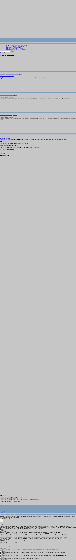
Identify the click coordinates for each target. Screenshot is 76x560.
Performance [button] (2, 547)
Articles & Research (5, 41)
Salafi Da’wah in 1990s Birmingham (8, 95)
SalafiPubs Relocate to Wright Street (8, 115)
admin (8, 138)
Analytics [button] (1, 550)
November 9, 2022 (3, 138)
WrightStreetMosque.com (4, 511)
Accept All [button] (8, 518)
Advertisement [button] (2, 553)
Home (3, 38)
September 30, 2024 (3, 76)
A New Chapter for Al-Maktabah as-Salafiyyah (11, 74)
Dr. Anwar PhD (10, 76)
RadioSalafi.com (3, 512)
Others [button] (1, 556)
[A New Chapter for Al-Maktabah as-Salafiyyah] (9, 70)
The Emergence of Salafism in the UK (8, 136)
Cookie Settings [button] (3, 518)
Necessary (3, 530)
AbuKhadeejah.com (3, 507)
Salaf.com (2, 509)
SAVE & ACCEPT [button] (3, 559)
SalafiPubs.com (2, 508)
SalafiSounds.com (3, 510)
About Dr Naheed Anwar (6, 39)
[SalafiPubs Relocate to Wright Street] (9, 111)
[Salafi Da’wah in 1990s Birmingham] (9, 91)
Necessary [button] (2, 529)
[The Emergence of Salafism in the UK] (9, 132)
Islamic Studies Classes (6, 40)
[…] (1, 78)
